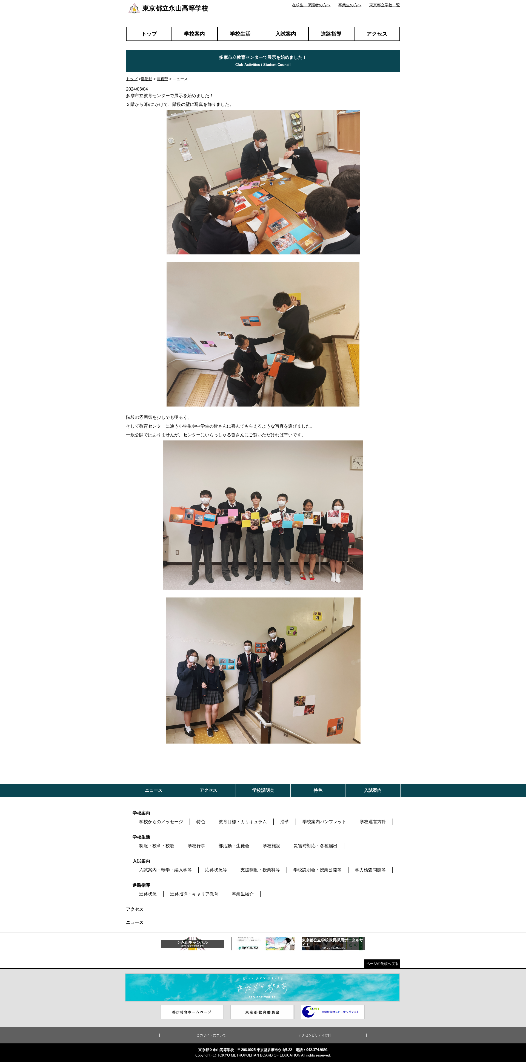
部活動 (146, 79)
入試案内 (285, 34)
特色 (200, 821)
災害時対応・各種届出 (316, 845)
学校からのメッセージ (161, 821)
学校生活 (240, 34)
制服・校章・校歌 (156, 845)
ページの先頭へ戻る (382, 964)
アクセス (377, 34)
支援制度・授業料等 (260, 869)
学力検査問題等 (370, 869)
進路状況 (148, 894)
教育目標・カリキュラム (243, 821)
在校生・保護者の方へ (311, 5)
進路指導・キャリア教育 (194, 894)
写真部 (162, 79)
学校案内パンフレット (324, 821)
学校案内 (194, 34)
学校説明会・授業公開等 (317, 869)
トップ (149, 34)
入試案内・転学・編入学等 (165, 869)
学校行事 (196, 845)
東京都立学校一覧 (384, 5)
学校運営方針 (373, 821)
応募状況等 (216, 869)
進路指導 (331, 34)
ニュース (135, 922)
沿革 (284, 821)
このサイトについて (211, 1035)
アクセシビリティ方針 (314, 1035)
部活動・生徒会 (234, 845)
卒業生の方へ (349, 5)
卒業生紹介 (243, 894)
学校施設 (271, 845)
